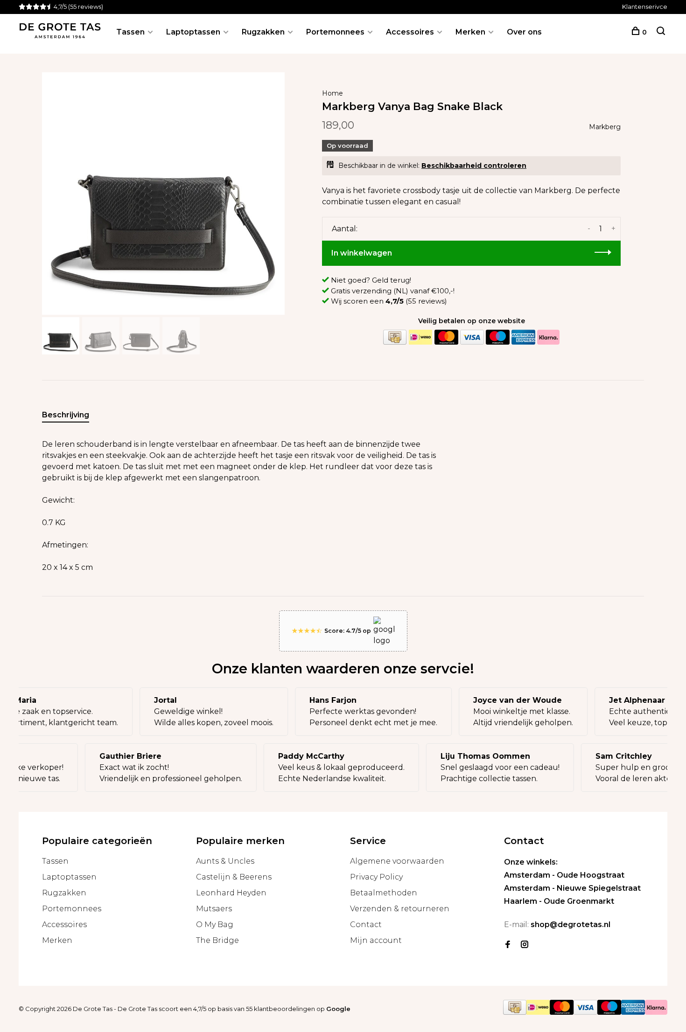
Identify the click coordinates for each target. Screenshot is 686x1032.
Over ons (524, 32)
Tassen (130, 32)
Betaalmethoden (383, 892)
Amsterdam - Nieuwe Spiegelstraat (572, 888)
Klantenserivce (644, 6)
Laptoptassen (193, 32)
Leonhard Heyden (231, 892)
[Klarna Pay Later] (548, 337)
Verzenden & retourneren (399, 908)
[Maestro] (497, 337)
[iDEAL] (420, 337)
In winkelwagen (361, 253)
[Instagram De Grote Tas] (524, 945)
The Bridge (217, 940)
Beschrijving (65, 414)
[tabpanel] (163, 193)
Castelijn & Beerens (234, 877)
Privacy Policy (376, 877)
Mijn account (376, 940)
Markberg (605, 127)
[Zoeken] (660, 32)
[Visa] (471, 337)
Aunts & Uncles (225, 861)
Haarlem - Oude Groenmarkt (559, 901)
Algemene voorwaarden (397, 861)
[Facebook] (507, 945)
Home (332, 93)
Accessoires (410, 32)
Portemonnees (335, 32)
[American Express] (523, 337)
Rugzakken (263, 32)
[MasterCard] (446, 337)
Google (338, 1008)
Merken (470, 32)
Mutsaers (214, 908)
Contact (366, 924)
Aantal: (344, 228)
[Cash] (394, 337)
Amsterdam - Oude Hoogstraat (564, 875)
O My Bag (214, 924)
